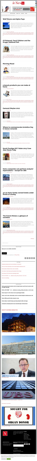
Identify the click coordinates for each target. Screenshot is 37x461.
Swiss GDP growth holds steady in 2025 (10, 298)
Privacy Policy (17, 254)
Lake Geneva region (27, 32)
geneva (20, 32)
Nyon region (29, 33)
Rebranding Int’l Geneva (5, 377)
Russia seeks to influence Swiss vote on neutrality (10, 268)
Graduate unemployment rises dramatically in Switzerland (11, 264)
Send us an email (26, 435)
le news (6, 33)
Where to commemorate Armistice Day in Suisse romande (18, 128)
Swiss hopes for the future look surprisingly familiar (10, 273)
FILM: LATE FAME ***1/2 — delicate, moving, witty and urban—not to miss (14, 275)
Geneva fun (22, 32)
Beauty (7, 99)
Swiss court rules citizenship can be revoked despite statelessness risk (13, 266)
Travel (14, 230)
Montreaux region (13, 33)
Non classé (8, 142)
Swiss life (14, 34)
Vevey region (29, 34)
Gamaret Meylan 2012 (11, 108)
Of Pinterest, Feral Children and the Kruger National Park (16, 41)
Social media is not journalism (6, 403)
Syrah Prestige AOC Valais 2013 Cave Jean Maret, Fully (17, 149)
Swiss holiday (6, 34)
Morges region (18, 33)
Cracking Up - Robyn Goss (10, 31)
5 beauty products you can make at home (16, 86)
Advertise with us (5, 443)
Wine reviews (8, 162)
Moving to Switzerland (24, 33)
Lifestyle (10, 99)
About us (25, 433)
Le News (18, 4)
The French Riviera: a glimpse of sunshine (15, 216)
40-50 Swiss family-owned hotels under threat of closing (18, 193)
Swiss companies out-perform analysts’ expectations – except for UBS (18, 169)
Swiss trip (21, 34)
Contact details (26, 434)
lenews (9, 33)
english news (16, 32)
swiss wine (19, 163)
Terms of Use (26, 436)
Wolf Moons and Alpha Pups (14, 19)
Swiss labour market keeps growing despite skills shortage (11, 271)
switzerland (25, 34)
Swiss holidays (10, 34)
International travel (9, 230)
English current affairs (10, 32)
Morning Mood (8, 64)
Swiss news (18, 34)
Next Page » (32, 238)
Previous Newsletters (16, 453)
